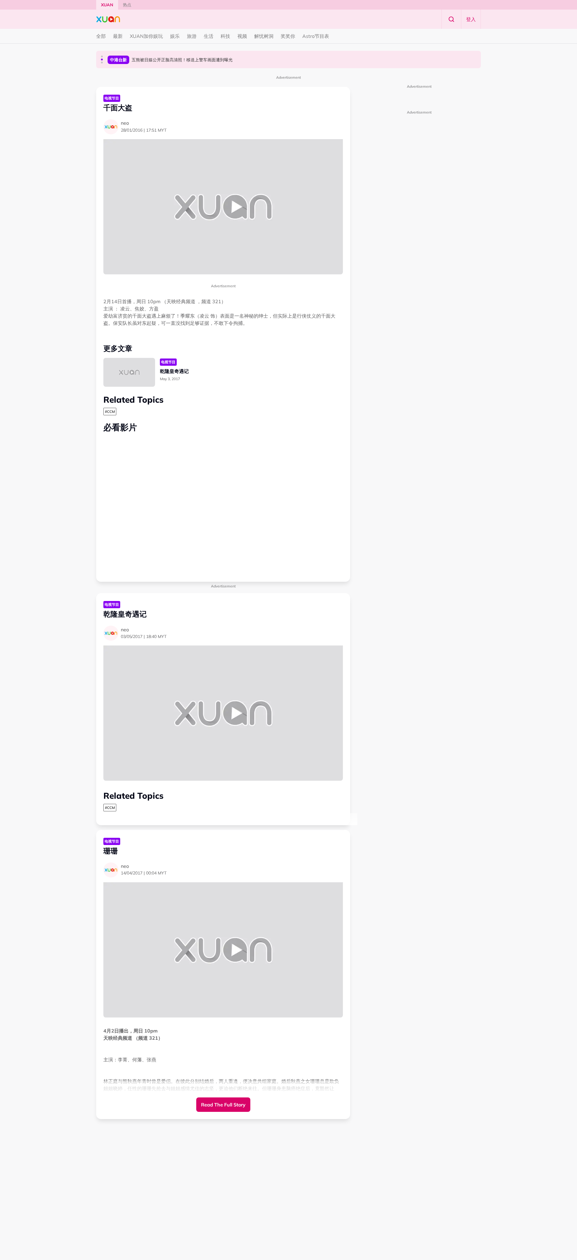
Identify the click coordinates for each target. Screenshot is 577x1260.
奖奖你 (288, 36)
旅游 (192, 36)
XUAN (107, 5)
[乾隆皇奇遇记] (129, 372)
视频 (242, 36)
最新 (118, 36)
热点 (127, 5)
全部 (101, 36)
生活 (208, 36)
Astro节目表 (315, 36)
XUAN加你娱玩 (146, 36)
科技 (225, 36)
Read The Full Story (223, 1105)
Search (451, 19)
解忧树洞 (263, 36)
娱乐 (175, 36)
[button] (102, 56)
